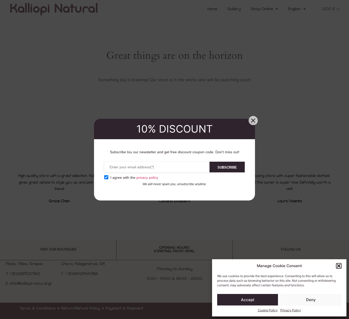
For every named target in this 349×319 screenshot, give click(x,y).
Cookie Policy (268, 310)
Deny (311, 299)
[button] (338, 265)
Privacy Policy (290, 310)
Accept (247, 299)
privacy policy (147, 177)
